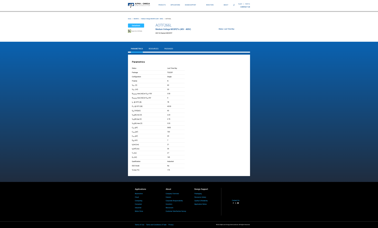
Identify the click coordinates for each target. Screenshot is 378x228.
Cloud (137, 197)
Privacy (171, 225)
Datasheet (136, 26)
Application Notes (200, 204)
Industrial (138, 208)
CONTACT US (245, 7)
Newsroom (169, 208)
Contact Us (235, 200)
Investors (169, 204)
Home (129, 18)
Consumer (138, 204)
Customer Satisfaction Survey (176, 211)
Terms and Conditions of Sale (156, 225)
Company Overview (172, 194)
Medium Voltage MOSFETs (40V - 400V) (152, 18)
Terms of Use (139, 225)
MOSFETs (136, 18)
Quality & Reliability (201, 201)
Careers (168, 197)
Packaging (198, 194)
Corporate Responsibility (174, 201)
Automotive (139, 194)
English (240, 4)
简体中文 (247, 4)
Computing (138, 201)
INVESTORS (210, 5)
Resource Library (200, 197)
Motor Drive (139, 211)
